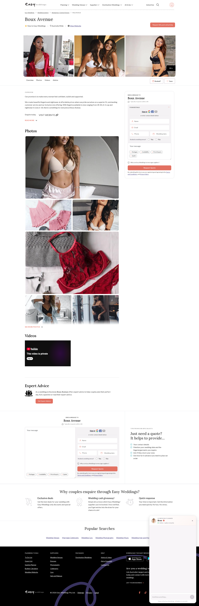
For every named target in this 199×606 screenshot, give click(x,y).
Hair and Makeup (56, 576)
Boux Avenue (77, 13)
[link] (139, 592)
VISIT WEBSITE (47, 115)
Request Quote (149, 168)
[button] (64, 5)
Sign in (144, 112)
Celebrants (54, 568)
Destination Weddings (84, 557)
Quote (134, 156)
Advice (55, 80)
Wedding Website (31, 572)
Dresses (53, 561)
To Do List (28, 557)
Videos (47, 80)
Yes (152, 139)
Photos (39, 80)
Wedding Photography (104, 538)
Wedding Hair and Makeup (142, 538)
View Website (75, 26)
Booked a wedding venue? (138, 139)
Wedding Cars (87, 538)
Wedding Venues (52, 538)
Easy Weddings (29, 13)
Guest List (28, 561)
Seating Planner (30, 565)
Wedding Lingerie (43, 13)
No (159, 139)
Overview (30, 80)
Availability (145, 152)
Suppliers (54, 553)
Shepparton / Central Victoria (60, 13)
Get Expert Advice (44, 401)
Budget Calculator (31, 568)
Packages (135, 152)
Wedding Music (122, 538)
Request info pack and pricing (162, 25)
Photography (55, 565)
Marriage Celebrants (70, 538)
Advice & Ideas (106, 557)
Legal (97, 592)
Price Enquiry (157, 152)
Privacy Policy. (144, 174)
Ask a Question (106, 561)
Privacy (89, 592)
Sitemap (81, 592)
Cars (52, 572)
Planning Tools (31, 553)
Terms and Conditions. (84, 475)
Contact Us (105, 565)
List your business (134, 583)
